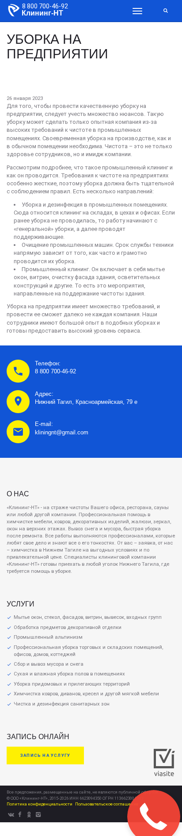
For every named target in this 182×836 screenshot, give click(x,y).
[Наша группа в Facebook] (20, 814)
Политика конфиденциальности (39, 803)
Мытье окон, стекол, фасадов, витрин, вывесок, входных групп (88, 617)
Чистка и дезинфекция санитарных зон (62, 704)
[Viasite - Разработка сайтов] (164, 774)
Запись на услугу (45, 755)
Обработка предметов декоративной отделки (67, 627)
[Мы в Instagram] (38, 814)
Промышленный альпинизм (48, 637)
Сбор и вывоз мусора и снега (48, 664)
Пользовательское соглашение (106, 803)
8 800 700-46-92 (45, 6)
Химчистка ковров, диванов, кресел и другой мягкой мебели (86, 694)
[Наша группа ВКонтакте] (11, 814)
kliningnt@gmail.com (61, 432)
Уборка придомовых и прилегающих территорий (72, 684)
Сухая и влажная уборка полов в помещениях (69, 674)
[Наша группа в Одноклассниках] (29, 814)
